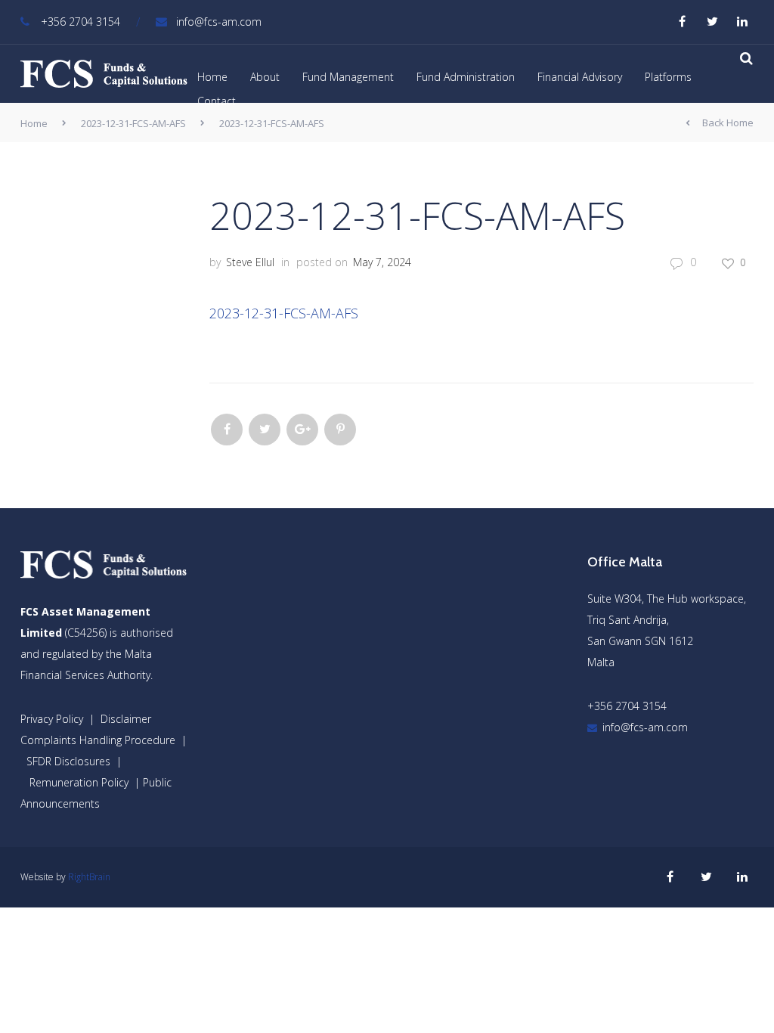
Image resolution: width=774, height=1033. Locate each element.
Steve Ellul (250, 262)
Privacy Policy (51, 719)
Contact (216, 101)
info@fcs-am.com (219, 21)
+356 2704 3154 (80, 21)
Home (212, 77)
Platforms (668, 77)
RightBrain (89, 876)
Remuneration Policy (78, 782)
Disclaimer (126, 719)
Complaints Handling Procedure (97, 740)
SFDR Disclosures (68, 761)
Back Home (728, 122)
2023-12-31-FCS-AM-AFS (133, 123)
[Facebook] (227, 429)
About (265, 77)
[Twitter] (264, 429)
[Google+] (302, 429)
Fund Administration (465, 77)
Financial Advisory (579, 77)
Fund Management (348, 77)
